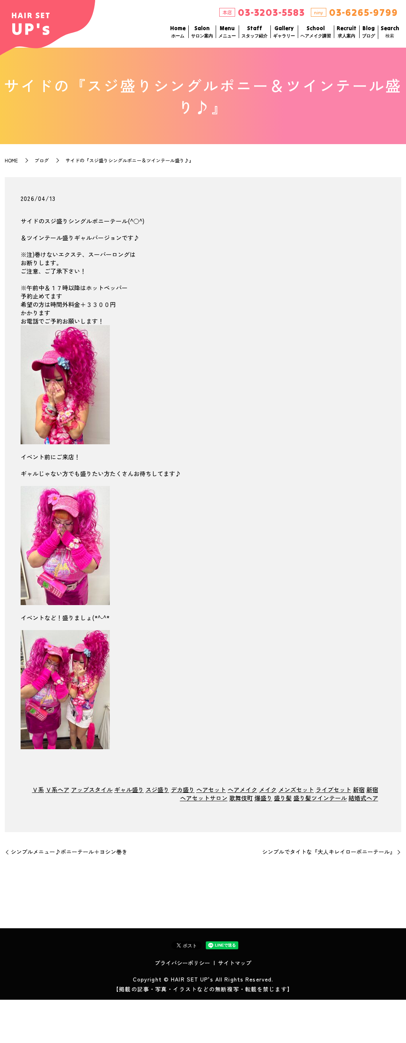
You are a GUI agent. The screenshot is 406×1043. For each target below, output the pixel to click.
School (316, 32)
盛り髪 (283, 798)
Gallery (284, 32)
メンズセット (296, 789)
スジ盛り (157, 789)
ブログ (41, 160)
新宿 (359, 789)
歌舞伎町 (241, 798)
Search (390, 32)
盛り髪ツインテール (320, 798)
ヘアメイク (242, 789)
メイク (268, 789)
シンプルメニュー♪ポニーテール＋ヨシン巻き (69, 852)
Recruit (346, 32)
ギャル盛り (129, 789)
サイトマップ (234, 963)
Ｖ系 (38, 789)
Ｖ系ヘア (57, 789)
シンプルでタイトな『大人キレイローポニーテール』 (328, 852)
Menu (227, 32)
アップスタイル (92, 789)
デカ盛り (183, 789)
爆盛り (263, 798)
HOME (11, 160)
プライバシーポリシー (182, 963)
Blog (368, 32)
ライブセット (333, 789)
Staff (254, 32)
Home (178, 32)
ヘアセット (211, 789)
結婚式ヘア (363, 798)
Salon (202, 32)
